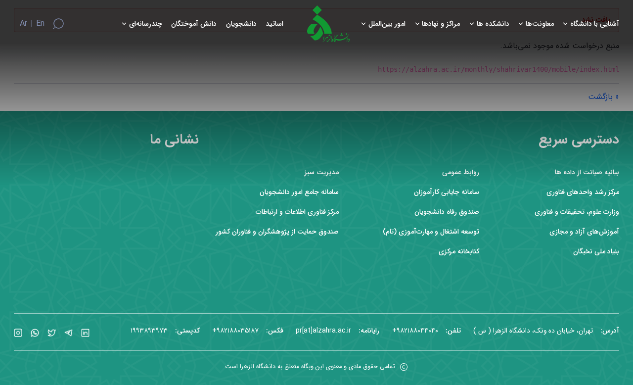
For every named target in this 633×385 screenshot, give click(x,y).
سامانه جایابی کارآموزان (446, 192)
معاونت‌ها (540, 24)
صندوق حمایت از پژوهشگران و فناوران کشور (277, 232)
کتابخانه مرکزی (459, 251)
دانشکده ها (493, 24)
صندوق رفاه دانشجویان (446, 212)
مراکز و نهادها (441, 24)
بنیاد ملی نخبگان (596, 251)
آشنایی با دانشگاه (594, 24)
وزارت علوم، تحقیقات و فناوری (577, 212)
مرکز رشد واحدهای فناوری (582, 192)
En (40, 24)
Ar (23, 24)
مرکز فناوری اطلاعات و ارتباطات (297, 212)
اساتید (274, 24)
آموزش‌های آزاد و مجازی (584, 232)
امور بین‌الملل (387, 24)
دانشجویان (241, 24)
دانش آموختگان (194, 24)
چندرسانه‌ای (145, 24)
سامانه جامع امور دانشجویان (299, 192)
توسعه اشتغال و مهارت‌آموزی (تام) (431, 232)
